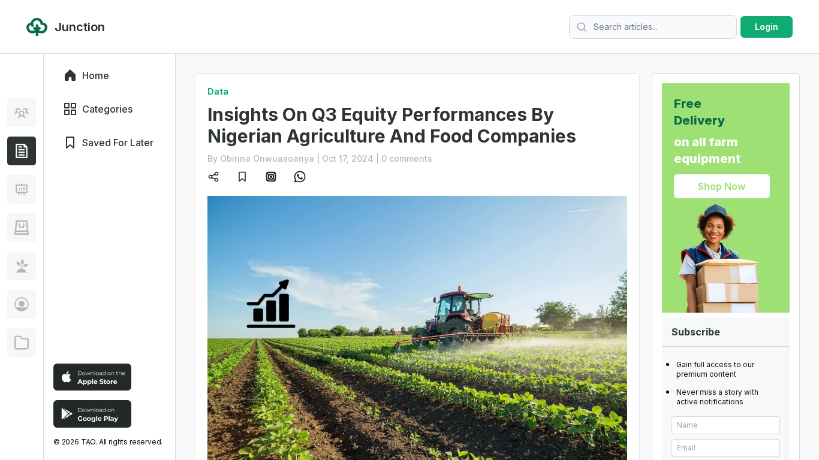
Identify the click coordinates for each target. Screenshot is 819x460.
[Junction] (21, 151)
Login (766, 27)
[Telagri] (21, 266)
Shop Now (721, 186)
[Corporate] (21, 342)
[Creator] (21, 304)
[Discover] (21, 112)
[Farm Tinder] (21, 227)
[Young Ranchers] (21, 189)
